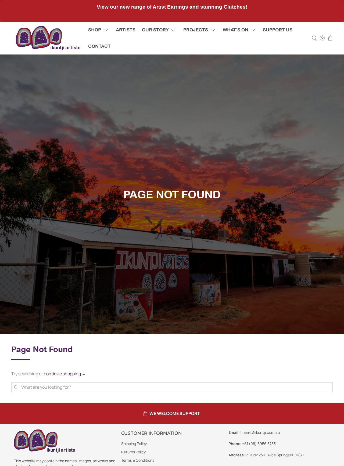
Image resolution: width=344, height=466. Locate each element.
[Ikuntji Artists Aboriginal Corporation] (48, 38)
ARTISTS (125, 29)
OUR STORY (155, 29)
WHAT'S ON (235, 29)
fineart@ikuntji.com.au (260, 432)
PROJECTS (195, 29)
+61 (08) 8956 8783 (259, 443)
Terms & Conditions (137, 460)
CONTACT (99, 46)
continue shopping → (65, 374)
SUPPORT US (277, 29)
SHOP (94, 29)
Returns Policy (133, 451)
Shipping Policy (134, 443)
